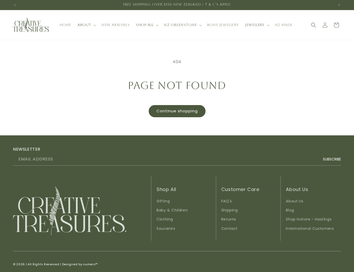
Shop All (145, 25)
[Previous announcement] (14, 5)
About (84, 25)
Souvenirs (166, 228)
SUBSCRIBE (332, 159)
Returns (228, 219)
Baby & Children (172, 210)
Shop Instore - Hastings (308, 219)
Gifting (163, 201)
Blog (290, 210)
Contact (229, 228)
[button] (86, 24)
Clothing (165, 219)
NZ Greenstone (180, 25)
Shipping (229, 210)
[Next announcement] (339, 5)
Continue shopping (177, 111)
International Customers (310, 228)
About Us (294, 201)
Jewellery (254, 25)
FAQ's (226, 201)
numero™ (90, 264)
